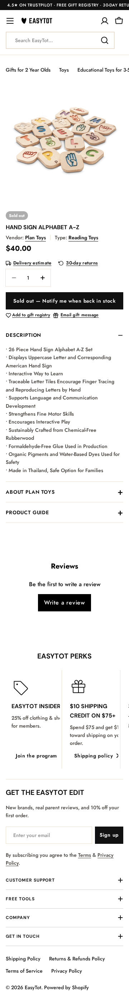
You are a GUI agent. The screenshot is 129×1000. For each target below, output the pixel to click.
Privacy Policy (66, 970)
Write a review (64, 602)
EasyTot (33, 987)
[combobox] (60, 40)
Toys (64, 69)
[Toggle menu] (10, 21)
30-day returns (82, 263)
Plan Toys (35, 237)
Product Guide (27, 512)
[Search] (104, 40)
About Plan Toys (30, 492)
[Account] (104, 21)
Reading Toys (83, 237)
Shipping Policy (23, 958)
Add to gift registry (31, 315)
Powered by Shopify (66, 987)
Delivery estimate (32, 263)
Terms (84, 855)
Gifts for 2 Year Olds (28, 69)
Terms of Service (24, 970)
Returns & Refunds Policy (77, 958)
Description (23, 335)
